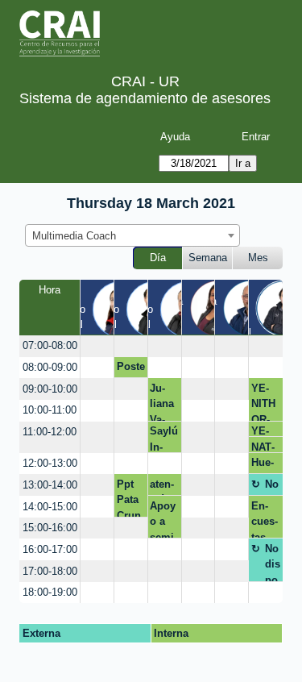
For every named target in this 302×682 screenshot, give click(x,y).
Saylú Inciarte (164, 438)
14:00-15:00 (50, 507)
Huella (262, 465)
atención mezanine (162, 487)
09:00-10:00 (50, 389)
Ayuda (175, 137)
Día (158, 258)
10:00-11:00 (50, 410)
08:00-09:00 (50, 367)
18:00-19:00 (50, 592)
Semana (207, 258)
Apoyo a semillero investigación (163, 519)
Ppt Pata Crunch (129, 497)
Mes (258, 258)
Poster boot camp (131, 369)
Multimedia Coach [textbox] (74, 236)
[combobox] (132, 235)
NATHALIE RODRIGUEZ (265, 447)
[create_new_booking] (97, 346)
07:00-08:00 (50, 345)
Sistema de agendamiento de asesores (145, 98)
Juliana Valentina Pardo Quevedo (162, 401)
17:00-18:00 (50, 571)
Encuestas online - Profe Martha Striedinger (265, 519)
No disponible (272, 487)
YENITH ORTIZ (263, 401)
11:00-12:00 (50, 432)
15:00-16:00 (50, 528)
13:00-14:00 (50, 485)
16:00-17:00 (50, 549)
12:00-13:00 (50, 463)
